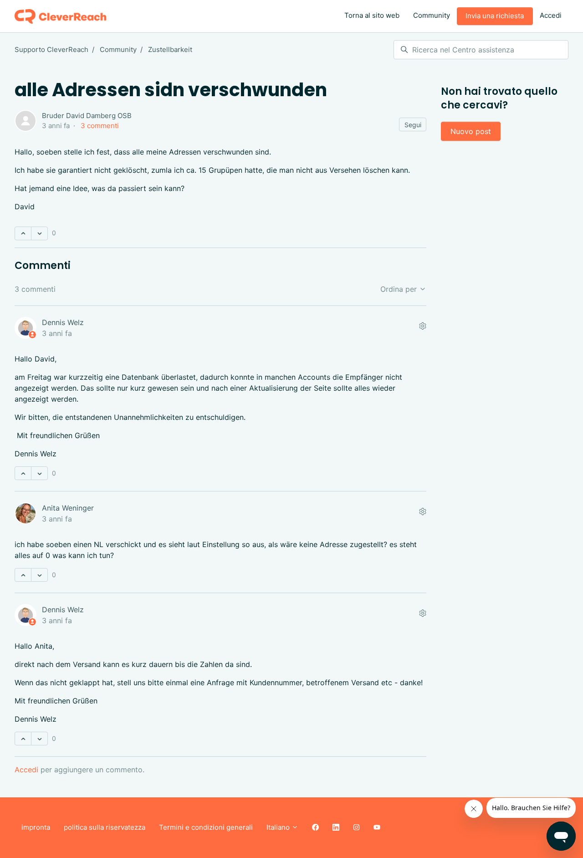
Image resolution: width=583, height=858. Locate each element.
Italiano (279, 827)
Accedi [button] (551, 15)
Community (431, 15)
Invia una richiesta (494, 15)
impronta (35, 827)
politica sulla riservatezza (104, 827)
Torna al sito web (371, 15)
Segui (412, 125)
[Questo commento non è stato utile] (39, 473)
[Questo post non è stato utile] (39, 233)
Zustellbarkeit (170, 49)
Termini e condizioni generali (206, 827)
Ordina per (399, 289)
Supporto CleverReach (51, 49)
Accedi (26, 769)
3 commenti (100, 125)
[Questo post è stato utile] (23, 233)
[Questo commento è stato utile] (23, 473)
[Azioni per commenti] (422, 326)
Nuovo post (470, 131)
